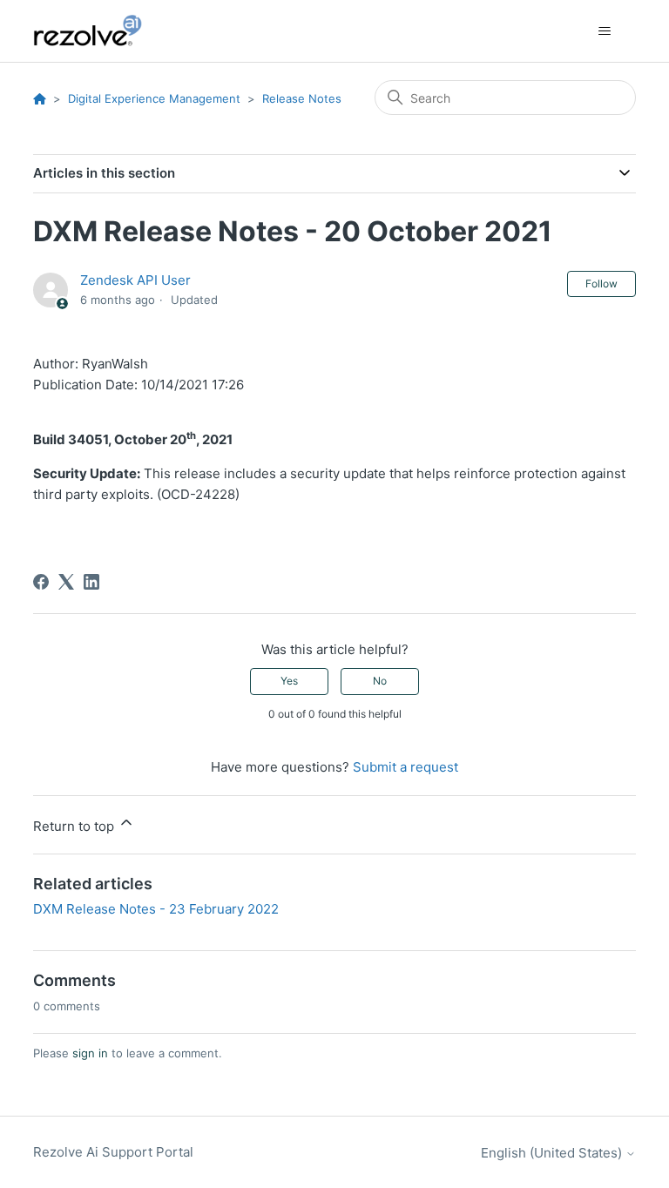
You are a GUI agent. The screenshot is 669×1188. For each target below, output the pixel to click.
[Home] (97, 31)
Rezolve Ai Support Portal (113, 1152)
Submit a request (405, 767)
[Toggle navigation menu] (605, 31)
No (380, 680)
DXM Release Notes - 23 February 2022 (156, 909)
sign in (90, 1053)
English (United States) (553, 1152)
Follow (601, 283)
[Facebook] (41, 582)
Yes (289, 680)
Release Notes (301, 98)
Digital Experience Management (154, 98)
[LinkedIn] (91, 582)
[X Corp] (66, 582)
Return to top (75, 826)
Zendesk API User (135, 280)
